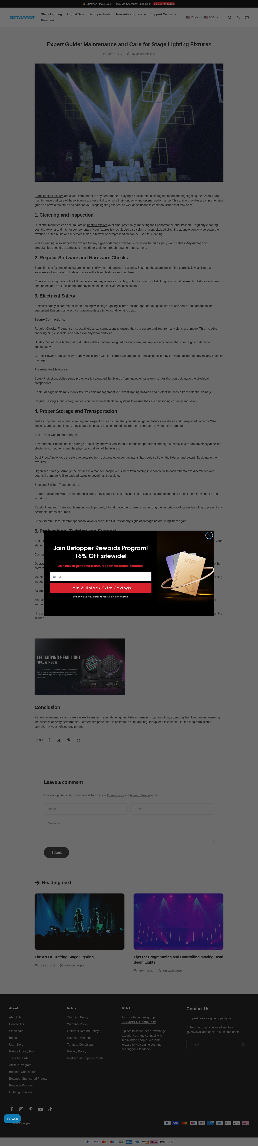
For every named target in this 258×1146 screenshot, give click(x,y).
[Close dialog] (209, 535)
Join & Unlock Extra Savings (100, 588)
